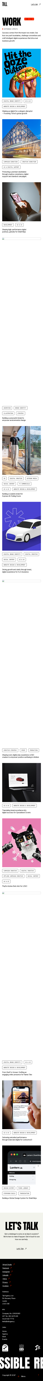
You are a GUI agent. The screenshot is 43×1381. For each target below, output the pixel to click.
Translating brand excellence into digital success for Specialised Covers (16, 811)
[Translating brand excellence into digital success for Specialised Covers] (21, 782)
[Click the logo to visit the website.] (5, 1351)
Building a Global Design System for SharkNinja (19, 1198)
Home (4, 1331)
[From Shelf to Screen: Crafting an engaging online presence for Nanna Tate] (21, 975)
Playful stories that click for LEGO (14, 886)
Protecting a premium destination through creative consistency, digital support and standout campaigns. (15, 174)
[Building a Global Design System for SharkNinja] (21, 1165)
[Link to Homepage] (4, 5)
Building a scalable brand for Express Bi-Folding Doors (12, 495)
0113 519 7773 (8, 1319)
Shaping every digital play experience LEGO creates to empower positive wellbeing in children (20, 756)
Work (4, 1337)
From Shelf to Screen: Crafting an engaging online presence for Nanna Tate (17, 1073)
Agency (5, 1334)
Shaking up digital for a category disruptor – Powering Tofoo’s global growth (17, 112)
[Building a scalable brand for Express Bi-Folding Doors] (21, 450)
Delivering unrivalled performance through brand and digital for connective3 (17, 1138)
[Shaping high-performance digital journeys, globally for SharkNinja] (21, 201)
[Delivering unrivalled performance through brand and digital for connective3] (21, 1104)
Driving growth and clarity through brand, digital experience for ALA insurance (17, 570)
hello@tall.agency (8, 1321)
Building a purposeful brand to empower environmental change (14, 419)
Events (4, 1339)
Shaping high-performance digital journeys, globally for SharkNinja (14, 230)
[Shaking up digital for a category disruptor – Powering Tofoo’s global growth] (21, 73)
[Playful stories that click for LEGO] (21, 842)
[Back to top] (38, 1375)
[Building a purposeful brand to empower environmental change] (21, 321)
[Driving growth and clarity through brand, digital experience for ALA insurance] (21, 526)
